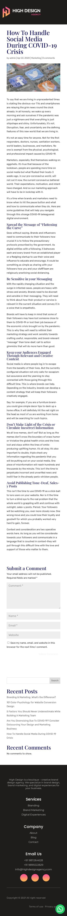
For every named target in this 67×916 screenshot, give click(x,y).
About (33, 832)
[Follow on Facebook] (24, 878)
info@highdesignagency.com (33, 869)
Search (55, 680)
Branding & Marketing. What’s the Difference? (31, 697)
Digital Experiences (34, 814)
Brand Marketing (33, 810)
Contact (33, 842)
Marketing (36, 58)
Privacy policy (52, 906)
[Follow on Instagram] (35, 878)
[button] (60, 909)
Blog (33, 837)
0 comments (48, 58)
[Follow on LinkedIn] (46, 877)
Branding (33, 805)
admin (13, 58)
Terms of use (36, 906)
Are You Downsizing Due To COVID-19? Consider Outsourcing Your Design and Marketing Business (33, 724)
